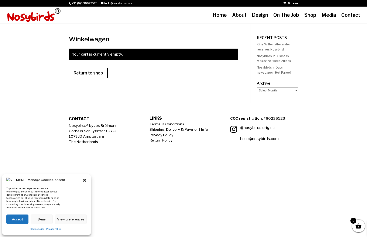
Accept (17, 219)
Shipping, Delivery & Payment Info (179, 129)
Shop (310, 16)
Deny (42, 219)
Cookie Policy (37, 229)
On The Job (286, 16)
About (239, 16)
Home (220, 16)
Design (260, 16)
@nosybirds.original (257, 127)
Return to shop (88, 73)
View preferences (70, 219)
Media (329, 16)
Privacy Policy (53, 229)
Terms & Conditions (167, 124)
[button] (84, 180)
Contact (350, 16)
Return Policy (161, 140)
